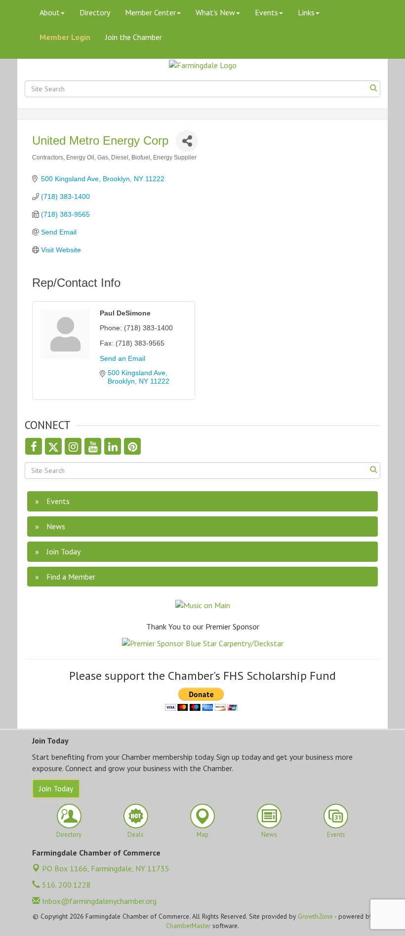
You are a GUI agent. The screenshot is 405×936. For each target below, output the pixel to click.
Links (306, 12)
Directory (95, 12)
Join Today (56, 788)
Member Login (65, 37)
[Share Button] (187, 141)
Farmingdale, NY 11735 (105, 868)
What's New (215, 12)
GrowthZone (315, 916)
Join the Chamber (133, 37)
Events (266, 12)
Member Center (150, 12)
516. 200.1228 (65, 885)
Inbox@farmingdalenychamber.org (98, 901)
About (50, 12)
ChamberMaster (188, 925)
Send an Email (122, 358)
